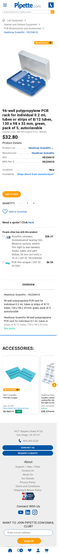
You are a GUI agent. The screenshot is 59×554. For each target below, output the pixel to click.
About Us (28, 474)
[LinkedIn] (27, 513)
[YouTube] (20, 513)
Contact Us (28, 470)
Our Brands (27, 478)
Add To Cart (11, 194)
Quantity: (8, 203)
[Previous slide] (4, 108)
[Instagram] (34, 513)
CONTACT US (27, 447)
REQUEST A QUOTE (28, 453)
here (31, 222)
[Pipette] (28, 5)
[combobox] (28, 12)
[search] (52, 12)
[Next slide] (52, 108)
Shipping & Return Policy (28, 490)
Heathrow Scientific (43, 153)
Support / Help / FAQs (27, 466)
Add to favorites (18, 211)
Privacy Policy (28, 482)
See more (9, 328)
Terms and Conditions (27, 486)
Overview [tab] (28, 284)
